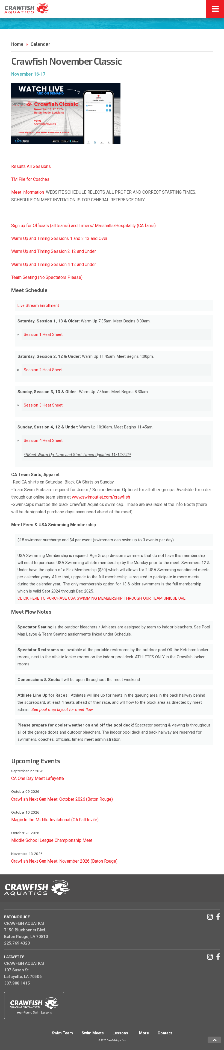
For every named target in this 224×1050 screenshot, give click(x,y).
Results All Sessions (31, 166)
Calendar (40, 44)
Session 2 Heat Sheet (43, 369)
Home (17, 44)
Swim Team (62, 1033)
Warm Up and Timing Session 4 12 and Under (54, 264)
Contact (165, 1033)
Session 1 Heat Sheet (43, 334)
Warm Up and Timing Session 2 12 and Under (54, 251)
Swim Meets (93, 1033)
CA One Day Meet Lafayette (37, 778)
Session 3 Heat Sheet (43, 405)
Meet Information (27, 192)
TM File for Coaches (30, 179)
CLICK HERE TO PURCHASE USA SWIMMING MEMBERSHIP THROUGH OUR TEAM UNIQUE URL (101, 598)
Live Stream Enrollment (38, 305)
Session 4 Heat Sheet (44, 440)
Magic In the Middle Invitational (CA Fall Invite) (55, 819)
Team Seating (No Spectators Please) (46, 277)
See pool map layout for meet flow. (62, 709)
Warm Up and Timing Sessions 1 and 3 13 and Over (59, 238)
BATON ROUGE (17, 916)
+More (143, 1033)
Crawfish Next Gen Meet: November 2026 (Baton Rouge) (64, 861)
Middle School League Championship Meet (51, 840)
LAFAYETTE (14, 956)
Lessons (120, 1033)
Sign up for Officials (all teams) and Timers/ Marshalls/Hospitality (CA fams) (83, 225)
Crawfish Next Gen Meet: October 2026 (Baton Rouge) (62, 799)
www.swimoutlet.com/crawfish (101, 497)
